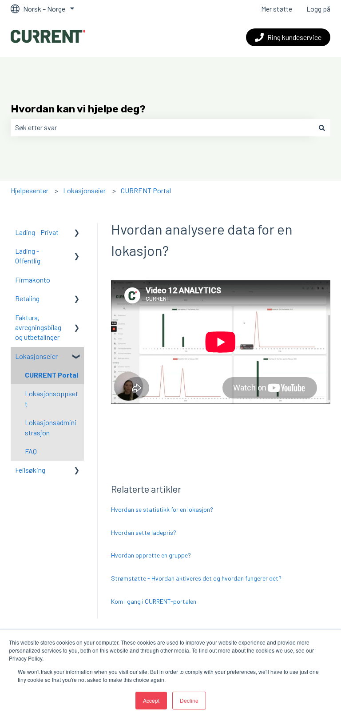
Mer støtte (276, 8)
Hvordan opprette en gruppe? (151, 555)
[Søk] (321, 127)
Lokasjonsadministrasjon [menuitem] (50, 427)
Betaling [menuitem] (27, 298)
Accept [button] (151, 700)
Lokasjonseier (84, 190)
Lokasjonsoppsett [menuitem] (51, 398)
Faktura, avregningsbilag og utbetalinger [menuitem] (38, 327)
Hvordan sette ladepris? (143, 532)
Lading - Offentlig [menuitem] (27, 256)
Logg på (318, 8)
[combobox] (162, 127)
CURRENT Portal (146, 190)
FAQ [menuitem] (31, 451)
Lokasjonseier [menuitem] (36, 356)
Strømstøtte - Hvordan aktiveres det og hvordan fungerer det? (196, 578)
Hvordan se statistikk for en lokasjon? (162, 509)
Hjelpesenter (29, 190)
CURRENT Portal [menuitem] (51, 374)
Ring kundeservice (294, 37)
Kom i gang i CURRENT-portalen (153, 601)
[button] (77, 233)
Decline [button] (189, 700)
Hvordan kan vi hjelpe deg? (78, 109)
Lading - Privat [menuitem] (37, 232)
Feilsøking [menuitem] (30, 470)
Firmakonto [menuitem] (32, 279)
